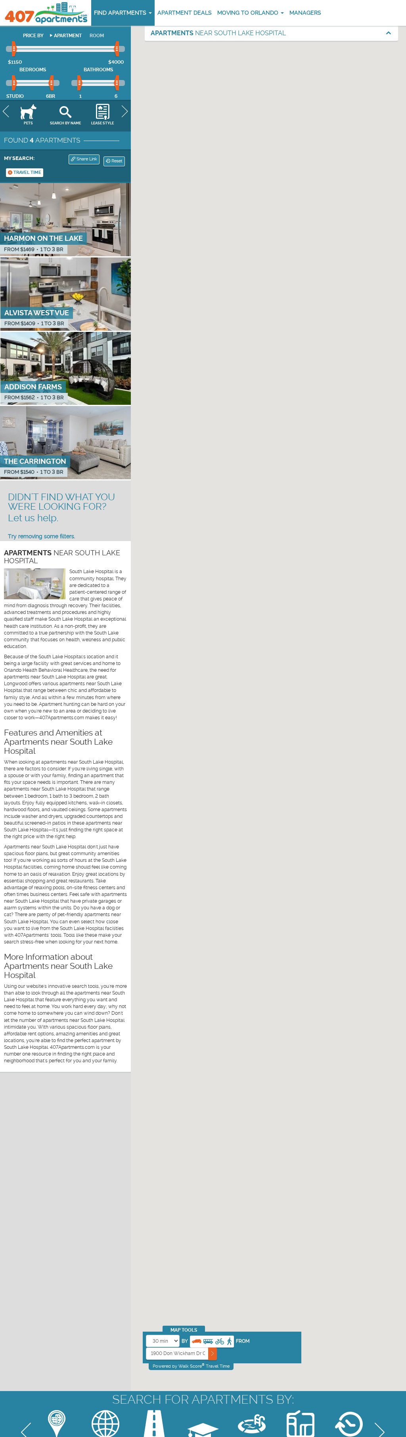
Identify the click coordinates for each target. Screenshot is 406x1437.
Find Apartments (121, 13)
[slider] (15, 49)
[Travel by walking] (229, 1341)
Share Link (86, 159)
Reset (116, 161)
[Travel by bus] (208, 1341)
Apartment (68, 35)
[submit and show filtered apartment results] (212, 1353)
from (243, 1341)
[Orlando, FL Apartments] (45, 13)
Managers (305, 13)
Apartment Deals (184, 13)
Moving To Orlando (248, 13)
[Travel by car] (196, 1341)
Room (97, 35)
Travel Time (26, 172)
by (185, 1341)
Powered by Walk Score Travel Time (191, 1366)
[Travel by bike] (219, 1341)
